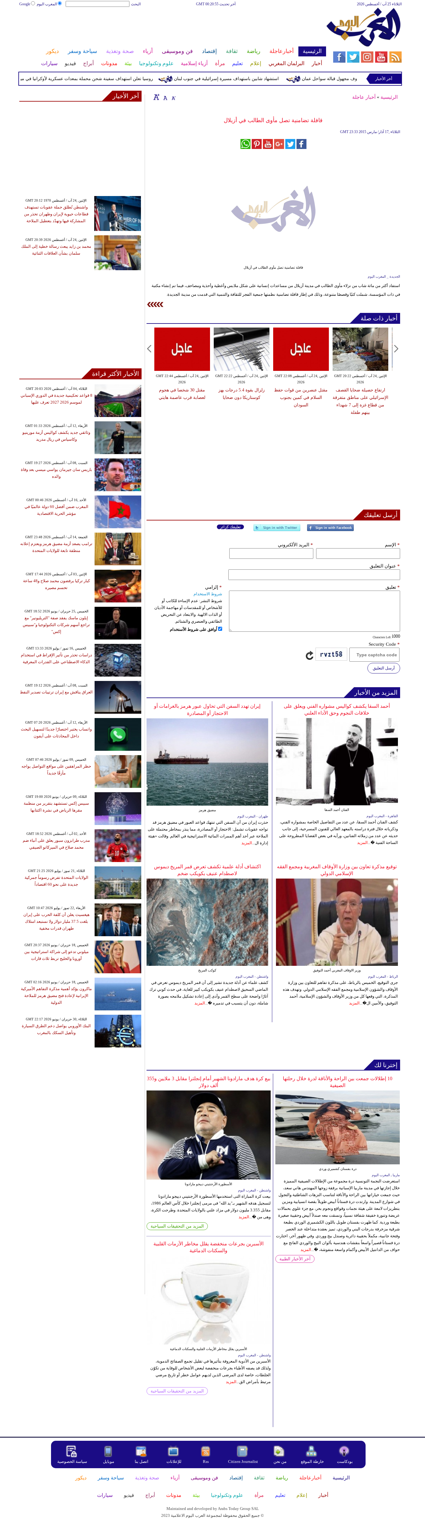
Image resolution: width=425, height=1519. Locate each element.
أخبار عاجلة (364, 97)
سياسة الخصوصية (72, 1461)
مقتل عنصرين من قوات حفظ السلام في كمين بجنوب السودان (284, 397)
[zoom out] (173, 97)
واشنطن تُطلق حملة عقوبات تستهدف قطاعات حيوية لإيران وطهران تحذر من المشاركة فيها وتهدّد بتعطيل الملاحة (56, 214)
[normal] (164, 97)
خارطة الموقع (312, 1461)
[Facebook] (330, 530)
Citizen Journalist (243, 1461)
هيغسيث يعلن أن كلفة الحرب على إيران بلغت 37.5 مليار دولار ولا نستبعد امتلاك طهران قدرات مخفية (56, 921)
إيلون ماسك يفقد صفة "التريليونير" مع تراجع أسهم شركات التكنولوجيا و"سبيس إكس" (56, 625)
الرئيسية (389, 97)
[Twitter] (277, 530)
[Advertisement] (172, 27)
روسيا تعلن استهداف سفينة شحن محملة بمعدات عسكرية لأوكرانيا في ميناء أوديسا (100, 78)
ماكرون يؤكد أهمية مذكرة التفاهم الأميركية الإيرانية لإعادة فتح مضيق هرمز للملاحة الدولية (56, 995)
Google (24, 4)
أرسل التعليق (384, 668)
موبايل (109, 1461)
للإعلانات (173, 1461)
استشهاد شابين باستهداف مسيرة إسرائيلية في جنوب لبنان (248, 78)
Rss (206, 1461)
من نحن (280, 1461)
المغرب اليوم (47, 4)
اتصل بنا (141, 1461)
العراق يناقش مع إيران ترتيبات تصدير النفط (56, 692)
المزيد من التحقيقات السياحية (177, 1226)
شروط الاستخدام (208, 594)
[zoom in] (156, 97)
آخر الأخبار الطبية (295, 1259)
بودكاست (345, 1461)
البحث (136, 4)
